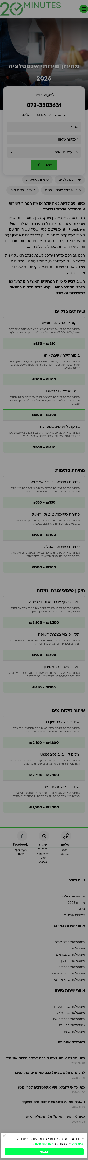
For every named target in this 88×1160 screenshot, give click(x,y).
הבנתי (44, 1152)
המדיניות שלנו (44, 1144)
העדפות (77, 1144)
